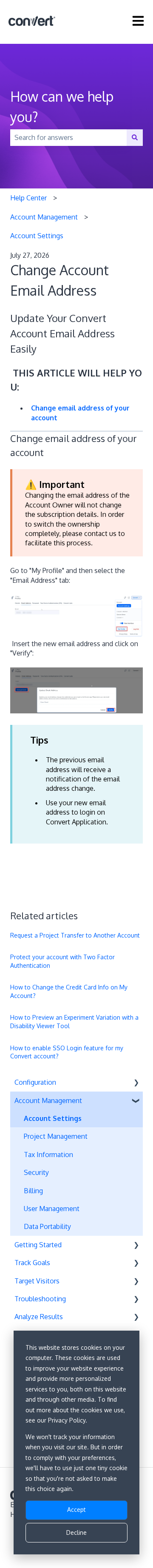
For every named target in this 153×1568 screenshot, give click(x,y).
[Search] (135, 137)
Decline (76, 1532)
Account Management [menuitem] (48, 1100)
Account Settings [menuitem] (53, 1118)
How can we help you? (61, 106)
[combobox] (68, 137)
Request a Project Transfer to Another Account (75, 935)
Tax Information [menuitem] (48, 1154)
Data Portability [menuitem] (47, 1226)
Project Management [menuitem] (56, 1136)
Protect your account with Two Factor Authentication (62, 961)
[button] (136, 1083)
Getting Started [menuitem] (38, 1244)
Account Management (44, 217)
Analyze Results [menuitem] (38, 1316)
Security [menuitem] (36, 1172)
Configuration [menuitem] (35, 1082)
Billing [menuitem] (33, 1190)
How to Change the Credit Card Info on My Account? (69, 991)
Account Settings (36, 235)
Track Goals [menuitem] (32, 1262)
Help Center (28, 198)
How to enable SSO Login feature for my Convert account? (66, 1052)
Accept (76, 1509)
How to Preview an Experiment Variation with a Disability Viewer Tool (74, 1021)
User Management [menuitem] (51, 1208)
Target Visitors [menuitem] (37, 1281)
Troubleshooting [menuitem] (40, 1298)
